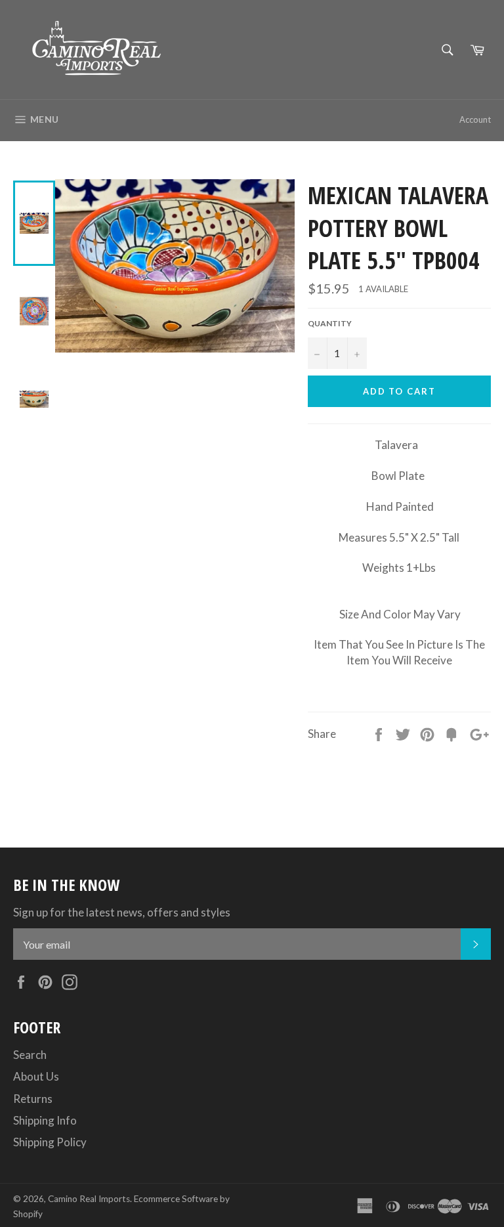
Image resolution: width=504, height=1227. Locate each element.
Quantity (330, 323)
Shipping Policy (50, 1142)
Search (30, 1055)
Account (475, 119)
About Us (36, 1076)
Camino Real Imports (89, 1199)
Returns (32, 1099)
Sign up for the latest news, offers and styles (121, 912)
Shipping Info (45, 1120)
